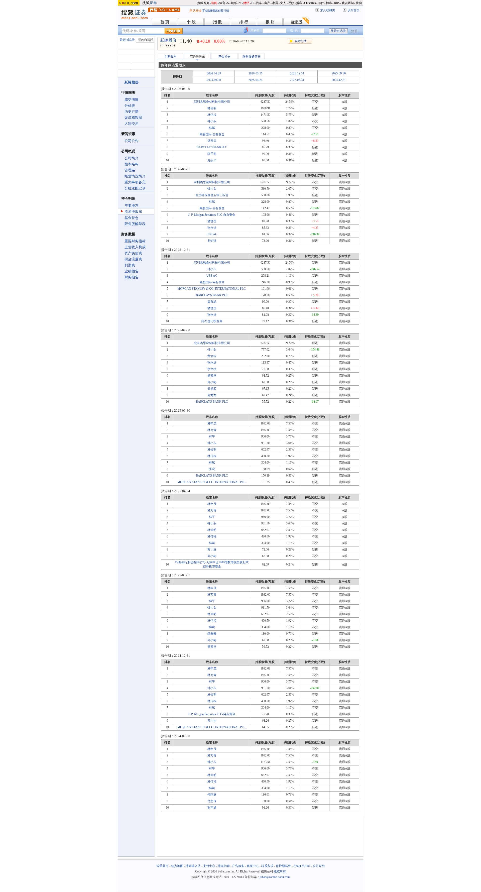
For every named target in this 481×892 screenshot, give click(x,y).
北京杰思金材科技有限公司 (212, 343)
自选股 (296, 22)
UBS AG (211, 234)
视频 (291, 3)
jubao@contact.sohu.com (275, 877)
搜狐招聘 (224, 866)
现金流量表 (133, 259)
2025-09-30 (339, 73)
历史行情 (132, 112)
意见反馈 (195, 11)
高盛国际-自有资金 (211, 134)
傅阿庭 (211, 794)
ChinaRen (310, 3)
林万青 (211, 430)
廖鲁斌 (211, 301)
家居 (275, 3)
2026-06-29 (214, 73)
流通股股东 (133, 211)
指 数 (217, 22)
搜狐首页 (203, 3)
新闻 (214, 3)
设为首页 (353, 10)
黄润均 (211, 356)
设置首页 (163, 866)
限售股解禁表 (135, 224)
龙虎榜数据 (133, 118)
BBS (337, 3)
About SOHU (301, 866)
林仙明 (211, 108)
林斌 (212, 128)
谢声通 (211, 807)
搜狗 (359, 3)
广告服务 (238, 866)
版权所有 (280, 871)
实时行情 (301, 41)
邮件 (321, 3)
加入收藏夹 (327, 10)
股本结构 (132, 164)
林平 (212, 436)
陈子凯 (211, 154)
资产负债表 (133, 253)
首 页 (164, 22)
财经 (246, 3)
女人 (283, 3)
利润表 (130, 265)
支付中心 (209, 866)
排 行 (243, 22)
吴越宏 (211, 388)
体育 (222, 3)
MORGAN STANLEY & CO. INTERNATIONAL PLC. (211, 288)
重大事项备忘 (135, 182)
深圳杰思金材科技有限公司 (212, 101)
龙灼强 (211, 241)
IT (252, 3)
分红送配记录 (135, 188)
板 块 (270, 22)
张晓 (212, 469)
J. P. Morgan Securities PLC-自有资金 (211, 214)
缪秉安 (211, 633)
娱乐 (234, 3)
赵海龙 (211, 395)
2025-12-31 (297, 73)
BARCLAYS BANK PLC (212, 295)
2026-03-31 (256, 73)
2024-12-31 (339, 80)
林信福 (211, 115)
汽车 (259, 3)
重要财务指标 (135, 241)
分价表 (130, 105)
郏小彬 (211, 382)
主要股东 (132, 205)
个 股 (191, 22)
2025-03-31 (297, 80)
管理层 (130, 170)
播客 (299, 3)
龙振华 (211, 160)
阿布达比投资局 (211, 321)
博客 (329, 3)
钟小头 (211, 121)
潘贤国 (211, 141)
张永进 (211, 228)
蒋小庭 (211, 549)
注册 (354, 31)
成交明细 (132, 99)
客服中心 (253, 866)
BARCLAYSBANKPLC (212, 147)
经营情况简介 (135, 176)
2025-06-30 (214, 80)
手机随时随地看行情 (215, 11)
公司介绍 (319, 866)
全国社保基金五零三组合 (211, 195)
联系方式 (267, 866)
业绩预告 (132, 271)
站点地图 (177, 866)
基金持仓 (132, 218)
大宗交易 (132, 124)
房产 (267, 3)
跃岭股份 (168, 40)
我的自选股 (145, 40)
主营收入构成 (135, 247)
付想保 (211, 801)
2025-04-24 (256, 80)
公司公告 (132, 141)
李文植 (211, 369)
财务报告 (132, 277)
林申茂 (211, 423)
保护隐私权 (283, 866)
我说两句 (348, 3)
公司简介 (132, 158)
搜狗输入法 (193, 866)
